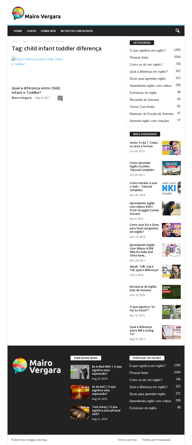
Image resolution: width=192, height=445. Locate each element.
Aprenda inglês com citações (149, 121)
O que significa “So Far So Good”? (142, 308)
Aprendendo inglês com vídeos (151, 85)
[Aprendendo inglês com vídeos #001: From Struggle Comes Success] (171, 208)
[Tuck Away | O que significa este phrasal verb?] (79, 412)
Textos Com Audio (142, 107)
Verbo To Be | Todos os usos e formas (144, 144)
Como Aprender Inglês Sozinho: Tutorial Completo (142, 166)
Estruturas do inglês (143, 92)
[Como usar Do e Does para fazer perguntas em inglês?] (171, 230)
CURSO (31, 31)
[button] (177, 31)
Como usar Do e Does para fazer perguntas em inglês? (144, 228)
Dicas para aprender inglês (148, 78)
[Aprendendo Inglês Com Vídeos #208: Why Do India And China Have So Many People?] (171, 250)
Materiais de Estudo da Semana (151, 114)
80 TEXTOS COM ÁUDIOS (77, 31)
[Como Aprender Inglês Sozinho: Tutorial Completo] (171, 168)
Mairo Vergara (22, 97)
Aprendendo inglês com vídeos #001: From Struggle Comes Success (144, 208)
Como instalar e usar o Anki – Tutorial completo (143, 186)
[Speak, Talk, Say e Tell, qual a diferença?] (171, 272)
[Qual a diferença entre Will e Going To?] (171, 332)
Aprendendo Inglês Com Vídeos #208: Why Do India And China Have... (142, 250)
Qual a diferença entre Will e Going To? (142, 330)
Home (15, 41)
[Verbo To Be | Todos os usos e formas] (171, 148)
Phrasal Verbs (139, 57)
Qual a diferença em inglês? (149, 71)
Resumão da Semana (144, 100)
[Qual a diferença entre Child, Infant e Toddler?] (37, 70)
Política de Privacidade (156, 439)
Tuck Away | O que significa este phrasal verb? (106, 410)
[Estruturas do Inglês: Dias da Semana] (171, 292)
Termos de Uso (127, 439)
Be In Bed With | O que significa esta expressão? (107, 370)
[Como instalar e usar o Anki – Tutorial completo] (171, 188)
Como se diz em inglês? (146, 64)
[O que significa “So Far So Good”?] (171, 312)
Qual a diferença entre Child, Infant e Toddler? (36, 90)
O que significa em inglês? (148, 50)
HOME (18, 31)
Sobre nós (48, 31)
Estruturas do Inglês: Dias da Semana (143, 288)
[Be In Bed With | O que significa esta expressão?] (79, 372)
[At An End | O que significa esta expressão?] (79, 392)
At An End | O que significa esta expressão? (104, 390)
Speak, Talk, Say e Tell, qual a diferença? (144, 268)
